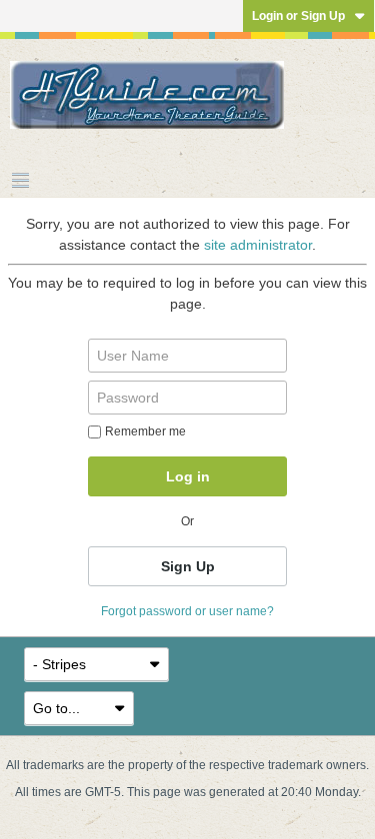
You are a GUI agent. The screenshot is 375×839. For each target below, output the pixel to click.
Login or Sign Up (298, 16)
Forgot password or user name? (187, 611)
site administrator (258, 245)
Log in (188, 476)
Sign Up (188, 566)
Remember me (145, 431)
